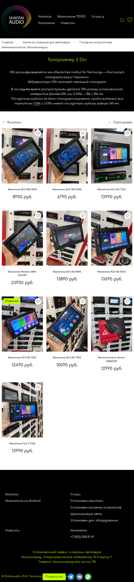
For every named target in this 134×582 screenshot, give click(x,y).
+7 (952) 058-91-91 (82, 537)
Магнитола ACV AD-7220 (112, 189)
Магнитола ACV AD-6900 (67, 271)
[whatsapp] (88, 576)
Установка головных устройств (95, 507)
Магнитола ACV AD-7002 (67, 357)
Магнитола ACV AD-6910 (112, 271)
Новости (68, 23)
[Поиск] (122, 20)
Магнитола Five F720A (22, 443)
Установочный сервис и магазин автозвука (67, 552)
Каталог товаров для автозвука (46, 42)
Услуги (97, 16)
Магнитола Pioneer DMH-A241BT (22, 273)
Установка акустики (86, 500)
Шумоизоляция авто (86, 514)
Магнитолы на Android (22, 500)
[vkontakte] (79, 576)
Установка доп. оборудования (94, 520)
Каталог (44, 16)
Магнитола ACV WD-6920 (22, 189)
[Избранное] (129, 20)
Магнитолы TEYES (71, 16)
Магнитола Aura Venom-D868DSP (111, 359)
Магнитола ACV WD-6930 (67, 189)
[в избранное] (38, 133)
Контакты (46, 23)
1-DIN (36, 103)
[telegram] (71, 576)
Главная (7, 42)
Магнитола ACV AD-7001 (22, 357)
